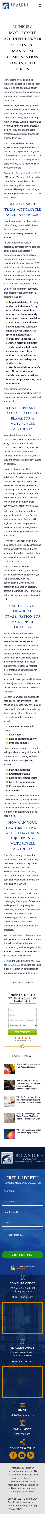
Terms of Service (17, 1505)
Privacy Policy (15, 1509)
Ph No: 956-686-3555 (22, 1297)
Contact (8, 961)
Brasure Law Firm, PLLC (28, 173)
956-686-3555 (13, 965)
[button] (39, 5)
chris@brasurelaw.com (22, 1415)
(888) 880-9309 (22, 1434)
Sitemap (31, 1505)
